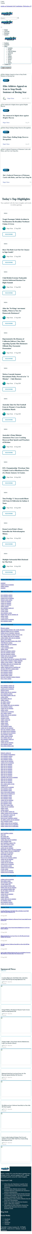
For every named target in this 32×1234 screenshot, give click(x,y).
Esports (6, 34)
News (9, 54)
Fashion (6, 43)
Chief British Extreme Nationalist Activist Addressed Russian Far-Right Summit (14, 280)
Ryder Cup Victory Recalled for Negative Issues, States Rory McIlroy (16, 1202)
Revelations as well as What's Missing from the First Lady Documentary (17, 1199)
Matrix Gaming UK (13, 1227)
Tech (9, 61)
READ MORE (9, 234)
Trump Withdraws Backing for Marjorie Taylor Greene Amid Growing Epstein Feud (16, 1010)
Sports (9, 59)
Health (10, 49)
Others (10, 56)
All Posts (6, 31)
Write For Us (11, 1228)
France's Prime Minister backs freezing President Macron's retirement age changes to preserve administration (17, 1190)
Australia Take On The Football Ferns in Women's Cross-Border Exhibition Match (14, 407)
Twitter (6, 1220)
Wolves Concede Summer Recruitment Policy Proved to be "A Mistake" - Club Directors (15, 376)
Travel (9, 62)
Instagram (7, 1222)
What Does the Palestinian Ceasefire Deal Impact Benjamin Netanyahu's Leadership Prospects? (16, 1185)
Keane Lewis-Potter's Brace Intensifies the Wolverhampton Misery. (13, 531)
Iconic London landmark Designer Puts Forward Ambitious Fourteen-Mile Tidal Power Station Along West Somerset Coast (16, 953)
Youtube (6, 1224)
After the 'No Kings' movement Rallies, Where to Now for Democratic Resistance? (13, 310)
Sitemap (18, 1228)
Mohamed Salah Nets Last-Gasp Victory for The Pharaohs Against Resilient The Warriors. (14, 1074)
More (5, 46)
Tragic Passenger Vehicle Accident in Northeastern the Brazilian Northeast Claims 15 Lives (15, 221)
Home (6, 30)
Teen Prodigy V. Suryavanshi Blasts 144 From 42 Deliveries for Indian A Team (15, 501)
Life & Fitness (12, 51)
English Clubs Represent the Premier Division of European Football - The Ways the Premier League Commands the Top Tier (17, 1195)
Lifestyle (10, 53)
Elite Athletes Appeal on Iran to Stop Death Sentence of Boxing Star (15, 89)
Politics (10, 57)
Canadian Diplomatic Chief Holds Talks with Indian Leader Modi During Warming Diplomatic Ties (15, 911)
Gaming (10, 48)
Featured (6, 44)
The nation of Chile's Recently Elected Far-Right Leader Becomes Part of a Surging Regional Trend (16, 1206)
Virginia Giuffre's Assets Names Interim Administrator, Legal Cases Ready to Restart (15, 1042)
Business (6, 33)
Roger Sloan (10, 98)
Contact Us (7, 64)
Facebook (7, 1219)
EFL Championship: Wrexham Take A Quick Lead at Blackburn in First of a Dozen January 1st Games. (15, 470)
